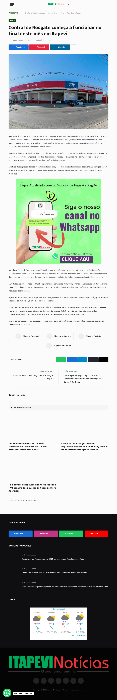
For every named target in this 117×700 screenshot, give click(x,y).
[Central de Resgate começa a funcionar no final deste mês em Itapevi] (58, 91)
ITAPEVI (12, 21)
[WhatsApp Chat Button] (7, 693)
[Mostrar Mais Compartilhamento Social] (73, 47)
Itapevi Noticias (17, 395)
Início (25, 13)
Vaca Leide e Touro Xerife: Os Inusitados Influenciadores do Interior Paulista (54, 572)
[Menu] (12, 4)
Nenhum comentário (36, 40)
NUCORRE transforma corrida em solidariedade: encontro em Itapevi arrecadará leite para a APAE (28, 446)
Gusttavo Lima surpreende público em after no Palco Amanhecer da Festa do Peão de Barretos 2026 (65, 586)
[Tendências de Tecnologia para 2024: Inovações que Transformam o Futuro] (14, 558)
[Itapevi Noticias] (58, 4)
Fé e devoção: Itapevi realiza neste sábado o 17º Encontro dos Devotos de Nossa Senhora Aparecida (32, 488)
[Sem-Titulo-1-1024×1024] (58, 263)
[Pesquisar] (105, 4)
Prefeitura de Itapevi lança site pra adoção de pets (33, 377)
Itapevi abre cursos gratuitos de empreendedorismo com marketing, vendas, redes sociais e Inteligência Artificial (84, 446)
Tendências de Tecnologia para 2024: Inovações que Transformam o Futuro (54, 559)
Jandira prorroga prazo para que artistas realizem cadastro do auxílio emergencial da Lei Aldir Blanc (83, 379)
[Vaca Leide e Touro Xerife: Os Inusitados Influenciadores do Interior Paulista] (14, 572)
